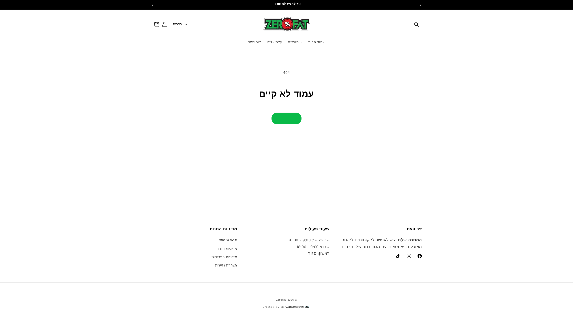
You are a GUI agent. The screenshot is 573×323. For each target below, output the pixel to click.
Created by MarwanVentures (283, 307)
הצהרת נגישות (226, 265)
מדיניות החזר (227, 248)
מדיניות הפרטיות (224, 257)
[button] (416, 24)
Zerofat (281, 300)
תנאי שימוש (228, 240)
